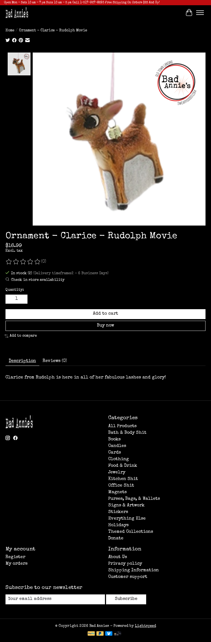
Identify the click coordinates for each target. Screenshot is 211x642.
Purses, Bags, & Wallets (134, 499)
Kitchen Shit (123, 479)
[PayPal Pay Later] (100, 634)
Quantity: (14, 290)
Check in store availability (38, 280)
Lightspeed (145, 626)
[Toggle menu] (200, 12)
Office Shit (121, 486)
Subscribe (126, 599)
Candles (117, 446)
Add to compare (23, 336)
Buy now (105, 325)
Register (15, 557)
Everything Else (127, 519)
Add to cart (105, 314)
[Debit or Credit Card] (117, 634)
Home (9, 30)
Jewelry (116, 472)
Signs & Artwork (126, 505)
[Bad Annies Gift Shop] (16, 12)
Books (114, 439)
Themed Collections (130, 532)
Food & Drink (122, 466)
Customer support (127, 577)
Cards (114, 453)
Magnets (117, 492)
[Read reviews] (23, 262)
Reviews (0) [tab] (55, 361)
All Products (122, 426)
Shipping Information (133, 570)
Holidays (118, 525)
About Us (117, 557)
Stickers (118, 512)
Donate (115, 538)
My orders (16, 564)
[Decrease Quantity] (10, 299)
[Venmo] (108, 634)
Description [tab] (22, 361)
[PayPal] (91, 634)
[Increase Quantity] (22, 299)
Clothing (118, 459)
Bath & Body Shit (127, 433)
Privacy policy (125, 564)
